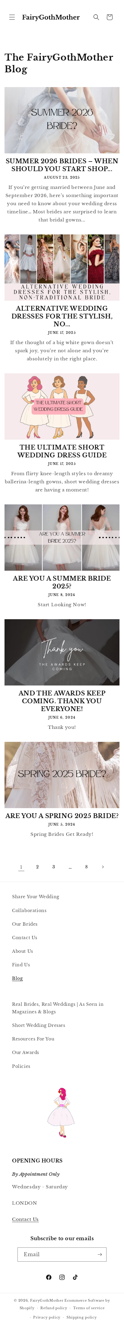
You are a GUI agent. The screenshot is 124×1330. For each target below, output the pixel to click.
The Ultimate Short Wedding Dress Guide (62, 451)
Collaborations (29, 910)
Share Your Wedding (35, 896)
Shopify (27, 1308)
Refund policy (53, 1308)
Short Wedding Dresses (38, 1025)
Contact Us (24, 937)
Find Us (21, 965)
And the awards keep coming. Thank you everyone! (62, 701)
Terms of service (88, 1308)
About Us (22, 951)
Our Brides (25, 924)
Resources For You (33, 1039)
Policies (21, 1066)
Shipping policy (82, 1317)
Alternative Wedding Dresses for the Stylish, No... (62, 316)
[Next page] (102, 867)
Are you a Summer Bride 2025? (62, 582)
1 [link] (21, 867)
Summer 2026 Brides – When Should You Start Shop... (62, 165)
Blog (17, 978)
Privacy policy (46, 1317)
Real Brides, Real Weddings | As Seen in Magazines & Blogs (58, 1008)
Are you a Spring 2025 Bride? (62, 816)
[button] (12, 17)
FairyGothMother (47, 1300)
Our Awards (25, 1052)
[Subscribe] (99, 1254)
